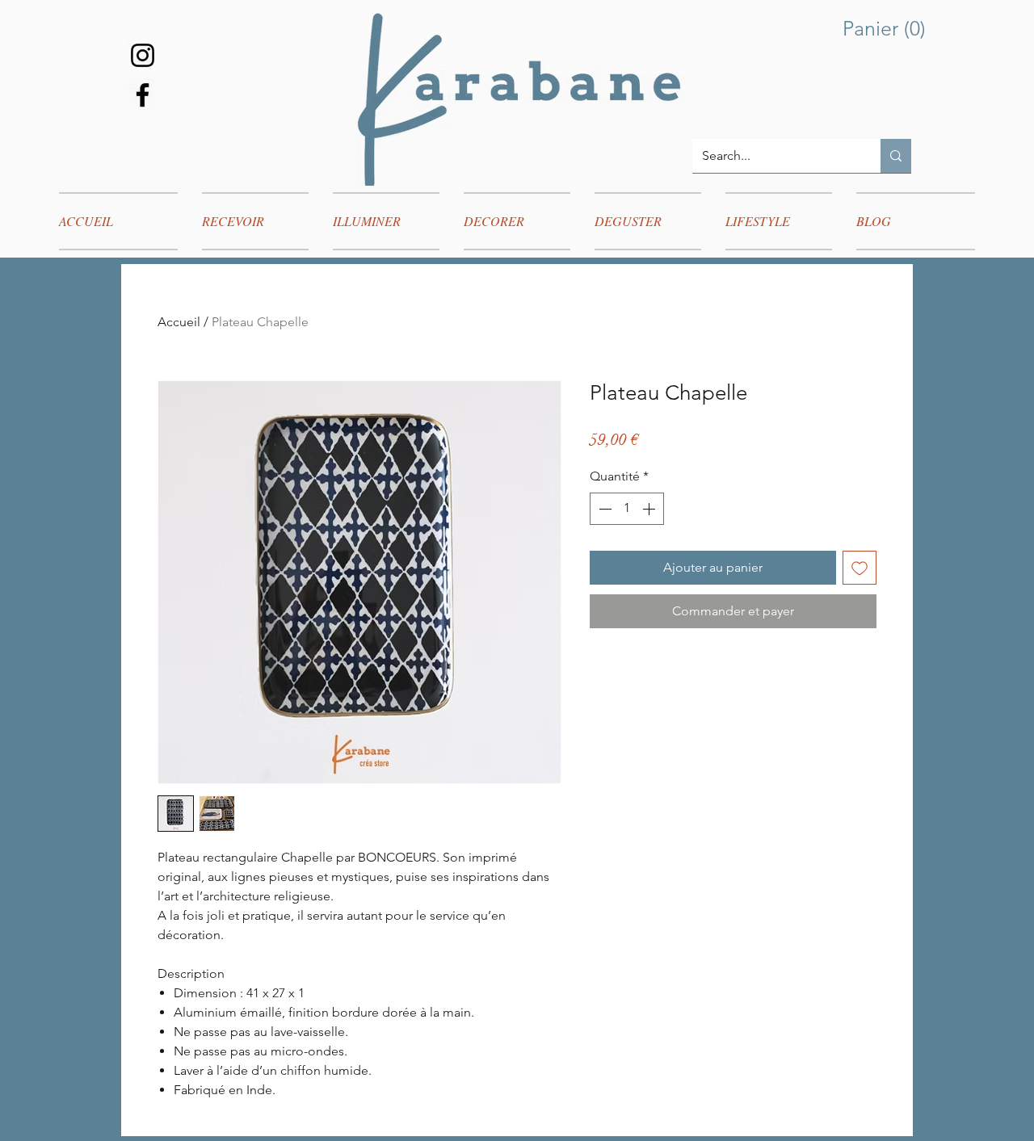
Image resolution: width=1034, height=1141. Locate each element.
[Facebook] (142, 95)
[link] (888, 28)
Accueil (179, 321)
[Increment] (650, 508)
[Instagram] (142, 55)
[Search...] (896, 156)
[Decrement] (603, 508)
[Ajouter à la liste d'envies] (859, 568)
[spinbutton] (627, 508)
